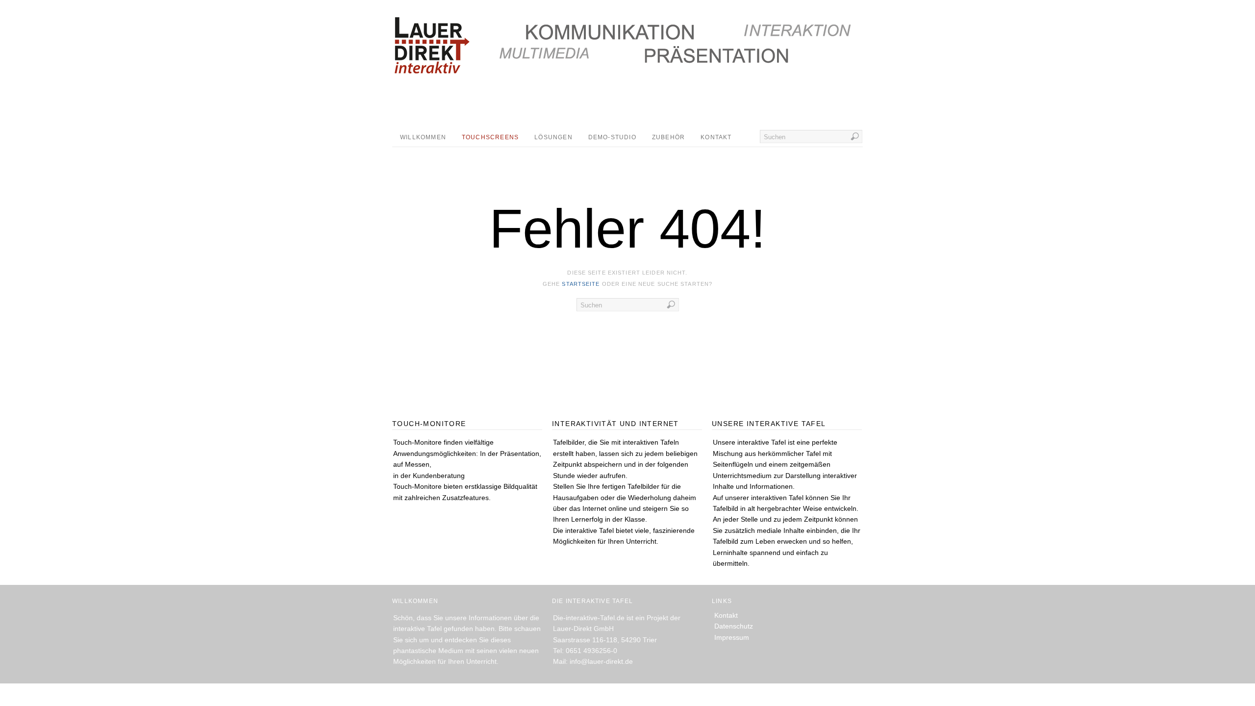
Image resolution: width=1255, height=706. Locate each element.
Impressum (731, 637)
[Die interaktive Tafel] (424, 56)
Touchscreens (490, 137)
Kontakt (716, 137)
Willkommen (423, 137)
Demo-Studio (612, 137)
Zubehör (668, 137)
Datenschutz (733, 626)
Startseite (581, 284)
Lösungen (553, 137)
